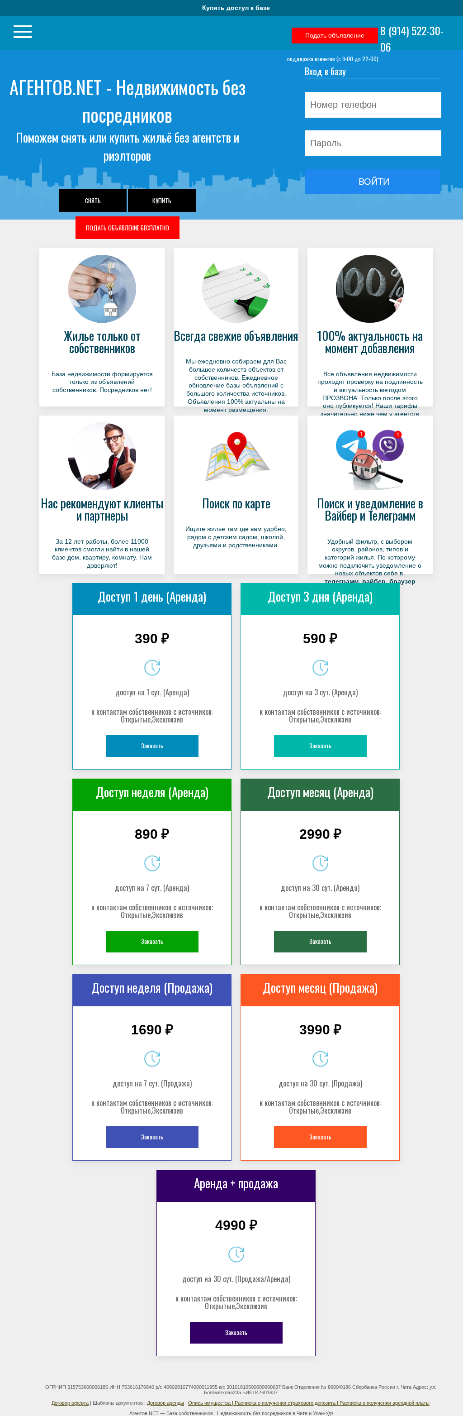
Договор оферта (70, 1403)
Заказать (152, 745)
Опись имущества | (211, 1403)
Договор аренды (165, 1403)
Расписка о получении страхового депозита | (287, 1403)
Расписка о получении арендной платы (385, 1403)
